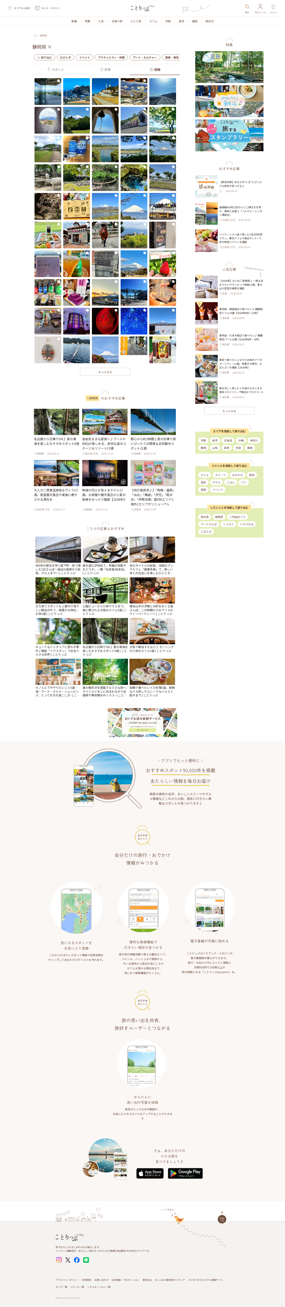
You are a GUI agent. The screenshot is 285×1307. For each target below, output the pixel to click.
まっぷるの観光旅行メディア (170, 1279)
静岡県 (43, 35)
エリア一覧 (61, 1286)
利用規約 (86, 1279)
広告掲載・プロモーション (125, 1279)
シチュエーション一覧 (99, 1286)
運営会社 (147, 1279)
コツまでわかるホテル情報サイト (205, 1279)
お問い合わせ (101, 1279)
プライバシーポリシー (67, 1279)
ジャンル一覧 (77, 1286)
